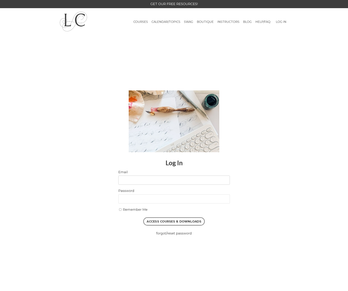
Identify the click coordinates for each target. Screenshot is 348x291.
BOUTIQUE (205, 22)
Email (123, 172)
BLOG (247, 22)
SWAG (188, 22)
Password (126, 191)
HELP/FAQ (262, 22)
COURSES (140, 22)
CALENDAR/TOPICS (166, 22)
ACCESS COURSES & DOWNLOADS (174, 221)
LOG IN (281, 22)
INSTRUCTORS (228, 22)
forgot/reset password (174, 233)
